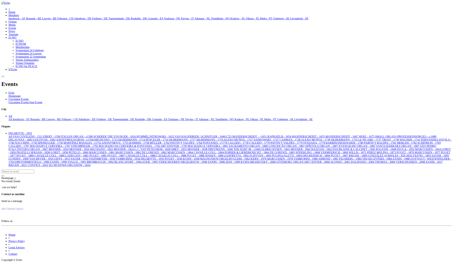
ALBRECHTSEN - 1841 (276, 149)
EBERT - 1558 (52, 136)
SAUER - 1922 (80, 158)
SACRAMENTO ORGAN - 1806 (249, 146)
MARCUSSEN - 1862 (128, 152)
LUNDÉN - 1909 (18, 158)
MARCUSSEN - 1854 (428, 149)
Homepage (14, 95)
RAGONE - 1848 (386, 149)
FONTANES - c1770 (215, 142)
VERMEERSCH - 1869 (335, 152)
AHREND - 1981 (328, 158)
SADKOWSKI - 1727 (267, 139)
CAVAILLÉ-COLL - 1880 (50, 155)
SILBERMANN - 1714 (132, 139)
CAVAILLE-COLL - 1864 (209, 152)
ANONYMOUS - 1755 (115, 142)
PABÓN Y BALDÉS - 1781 (380, 142)
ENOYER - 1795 (177, 146)
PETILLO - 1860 (79, 152)
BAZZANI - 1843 (322, 149)
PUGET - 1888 (196, 155)
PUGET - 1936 (174, 158)
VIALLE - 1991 (77, 161)
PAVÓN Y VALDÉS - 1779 (287, 142)
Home (11, 234)
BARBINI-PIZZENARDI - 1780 (345, 142)
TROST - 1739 (391, 139)
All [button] (10, 116)
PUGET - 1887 (116, 155)
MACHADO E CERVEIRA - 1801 (208, 146)
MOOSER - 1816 (79, 149)
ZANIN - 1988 (401, 158)
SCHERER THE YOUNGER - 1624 (114, 136)
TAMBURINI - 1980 (306, 158)
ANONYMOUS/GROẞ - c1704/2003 (78, 139)
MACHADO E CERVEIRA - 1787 (50, 146)
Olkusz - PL (257, 119)
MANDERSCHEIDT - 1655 (308, 136)
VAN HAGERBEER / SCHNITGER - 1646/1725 (203, 136)
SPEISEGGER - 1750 (51, 142)
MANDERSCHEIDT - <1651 (249, 136)
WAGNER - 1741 (410, 139)
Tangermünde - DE (124, 119)
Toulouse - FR (176, 119)
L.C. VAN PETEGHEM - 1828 (152, 149)
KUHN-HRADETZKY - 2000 (258, 161)
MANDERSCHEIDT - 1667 (342, 136)
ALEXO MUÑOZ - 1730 (316, 139)
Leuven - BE (54, 119)
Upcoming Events (18, 102)
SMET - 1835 (179, 149)
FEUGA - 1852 (406, 149)
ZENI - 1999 (233, 161)
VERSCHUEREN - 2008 (411, 161)
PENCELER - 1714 (157, 139)
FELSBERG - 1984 (350, 158)
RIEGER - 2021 (18, 165)
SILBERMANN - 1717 (182, 139)
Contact (12, 253)
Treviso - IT (192, 119)
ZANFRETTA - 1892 (237, 155)
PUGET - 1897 (340, 155)
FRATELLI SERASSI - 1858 (33, 152)
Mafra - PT (270, 119)
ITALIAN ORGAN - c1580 (77, 136)
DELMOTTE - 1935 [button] (20, 133)
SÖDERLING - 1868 (308, 152)
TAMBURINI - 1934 (128, 158)
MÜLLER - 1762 (160, 142)
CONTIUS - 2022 (38, 165)
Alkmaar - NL (207, 119)
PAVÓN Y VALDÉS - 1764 (186, 142)
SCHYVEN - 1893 (261, 155)
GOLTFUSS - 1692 (44, 139)
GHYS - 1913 (62, 158)
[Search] (2, 175)
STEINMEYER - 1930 (102, 158)
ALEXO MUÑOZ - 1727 (239, 139)
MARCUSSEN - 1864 (180, 152)
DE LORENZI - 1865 (283, 152)
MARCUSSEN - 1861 (102, 152)
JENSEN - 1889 (214, 155)
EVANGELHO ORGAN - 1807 (357, 146)
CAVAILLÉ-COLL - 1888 (140, 155)
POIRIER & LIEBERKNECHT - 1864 (247, 152)
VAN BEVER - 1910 (41, 158)
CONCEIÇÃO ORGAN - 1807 (287, 146)
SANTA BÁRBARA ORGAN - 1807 (398, 146)
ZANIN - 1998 (216, 161)
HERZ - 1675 (367, 136)
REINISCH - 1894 (320, 155)
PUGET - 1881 (98, 155)
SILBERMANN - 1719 (210, 139)
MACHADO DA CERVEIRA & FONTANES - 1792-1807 (133, 146)
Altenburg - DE (87, 119)
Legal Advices (16, 247)
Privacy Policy (16, 241)
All (10, 119)
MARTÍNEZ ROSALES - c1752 (83, 142)
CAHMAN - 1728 (290, 139)
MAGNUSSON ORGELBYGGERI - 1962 (225, 158)
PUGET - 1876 (406, 152)
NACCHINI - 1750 (26, 142)
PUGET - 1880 (25, 155)
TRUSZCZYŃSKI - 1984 (377, 158)
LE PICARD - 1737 (370, 139)
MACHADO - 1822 (102, 149)
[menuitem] (11, 12)
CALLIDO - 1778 (238, 142)
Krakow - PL (242, 119)
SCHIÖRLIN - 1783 (429, 142)
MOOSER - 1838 (197, 149)
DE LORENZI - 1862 (154, 152)
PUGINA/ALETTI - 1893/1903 (290, 155)
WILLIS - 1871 (358, 152)
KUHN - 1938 (191, 158)
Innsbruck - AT (21, 119)
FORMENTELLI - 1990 (35, 161)
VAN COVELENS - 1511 (28, 136)
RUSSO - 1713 (109, 139)
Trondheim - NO (225, 119)
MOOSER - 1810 (59, 149)
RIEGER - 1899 (358, 155)
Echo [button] (11, 92)
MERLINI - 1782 (407, 142)
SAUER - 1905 (440, 155)
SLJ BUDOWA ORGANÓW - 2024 (69, 165)
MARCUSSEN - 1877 (428, 152)
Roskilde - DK (143, 119)
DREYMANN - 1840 (221, 149)
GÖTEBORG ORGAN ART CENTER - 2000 (303, 161)
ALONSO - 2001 (340, 161)
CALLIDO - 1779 (260, 142)
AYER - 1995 (150, 161)
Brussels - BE (38, 119)
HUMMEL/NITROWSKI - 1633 (155, 136)
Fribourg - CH (70, 119)
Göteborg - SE (285, 119)
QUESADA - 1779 (314, 142)
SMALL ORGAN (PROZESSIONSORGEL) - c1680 (405, 136)
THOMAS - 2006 (385, 161)
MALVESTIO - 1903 (419, 155)
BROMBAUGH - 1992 (100, 161)
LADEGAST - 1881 (77, 155)
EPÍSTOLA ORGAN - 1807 (322, 146)
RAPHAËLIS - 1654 (279, 136)
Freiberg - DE (104, 119)
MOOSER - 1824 (124, 149)
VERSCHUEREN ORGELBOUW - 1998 (183, 161)
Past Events (35, 102)
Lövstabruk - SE (303, 119)
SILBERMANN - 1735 (344, 139)
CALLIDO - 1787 (19, 146)
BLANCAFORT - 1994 (128, 161)
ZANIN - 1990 (59, 161)
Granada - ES (160, 119)
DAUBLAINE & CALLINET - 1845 (354, 149)
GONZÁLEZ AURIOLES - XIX (387, 155)
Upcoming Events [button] (18, 99)
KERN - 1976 (259, 158)
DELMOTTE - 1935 (153, 158)
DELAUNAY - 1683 (20, 139)
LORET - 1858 (60, 152)
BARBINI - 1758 (139, 142)
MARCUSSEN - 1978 (280, 158)
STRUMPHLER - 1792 (85, 146)
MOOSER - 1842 (301, 149)
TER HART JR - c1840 (247, 149)
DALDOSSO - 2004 (363, 161)
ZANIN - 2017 (434, 161)
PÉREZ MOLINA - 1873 (382, 152)
